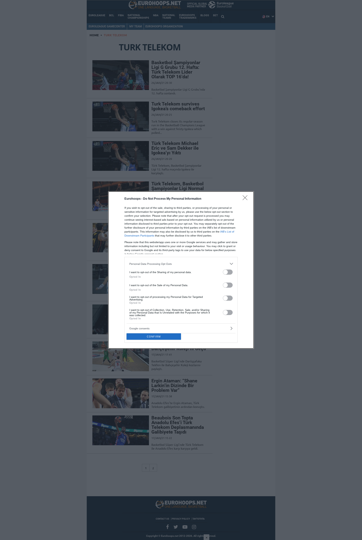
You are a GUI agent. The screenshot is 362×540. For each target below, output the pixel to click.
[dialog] (181, 270)
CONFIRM (154, 336)
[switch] (228, 272)
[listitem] (181, 264)
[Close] (246, 199)
